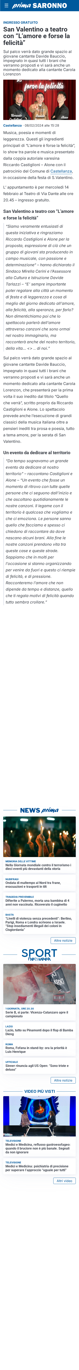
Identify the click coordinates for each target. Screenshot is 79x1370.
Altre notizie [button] (63, 940)
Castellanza (61, 171)
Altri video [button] (64, 1181)
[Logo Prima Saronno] (39, 5)
